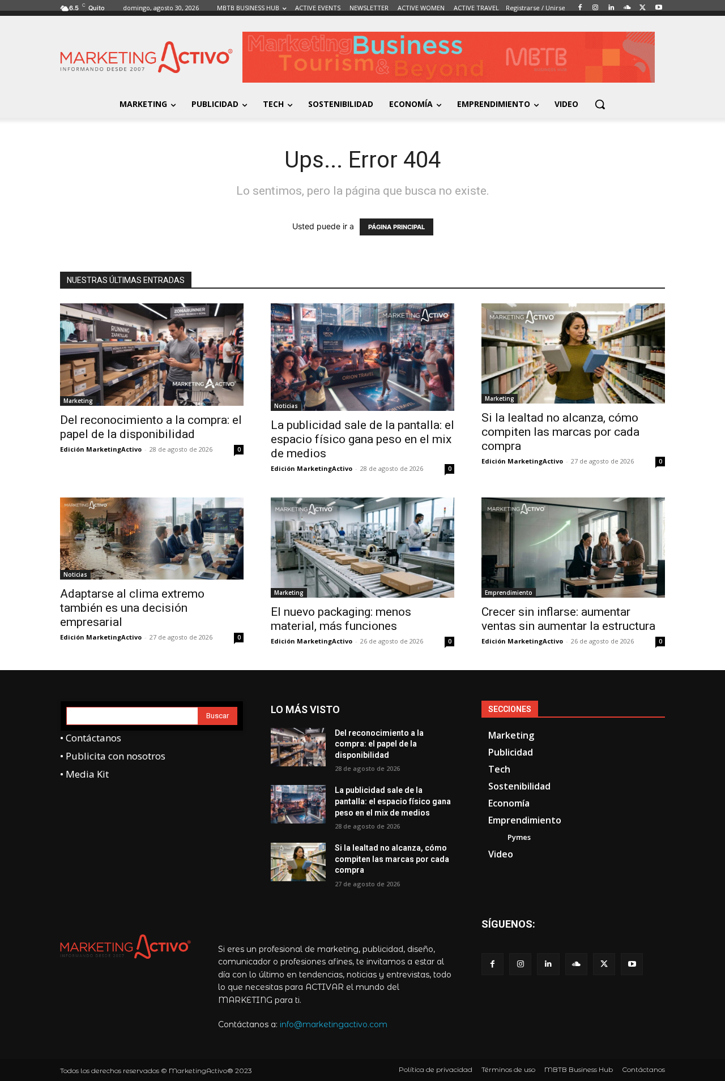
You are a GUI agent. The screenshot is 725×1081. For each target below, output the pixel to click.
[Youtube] (632, 964)
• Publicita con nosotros (112, 755)
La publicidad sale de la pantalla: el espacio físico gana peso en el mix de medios (362, 439)
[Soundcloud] (576, 964)
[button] (599, 104)
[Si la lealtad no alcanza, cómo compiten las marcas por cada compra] (573, 353)
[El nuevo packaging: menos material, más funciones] (362, 547)
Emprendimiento (508, 593)
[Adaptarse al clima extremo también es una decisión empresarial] (152, 538)
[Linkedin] (548, 964)
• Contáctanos (90, 737)
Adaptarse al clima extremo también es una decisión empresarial (132, 608)
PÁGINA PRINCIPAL (396, 227)
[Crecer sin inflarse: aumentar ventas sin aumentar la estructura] (573, 547)
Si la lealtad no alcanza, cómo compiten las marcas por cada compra (560, 432)
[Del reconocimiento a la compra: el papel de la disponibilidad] (152, 354)
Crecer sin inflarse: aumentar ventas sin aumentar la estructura (568, 619)
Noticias (286, 406)
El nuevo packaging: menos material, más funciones (341, 619)
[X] (604, 964)
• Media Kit (84, 773)
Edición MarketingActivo (101, 449)
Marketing (78, 401)
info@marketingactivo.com (333, 1024)
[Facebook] (492, 964)
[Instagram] (520, 964)
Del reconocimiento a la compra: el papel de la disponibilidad (151, 427)
